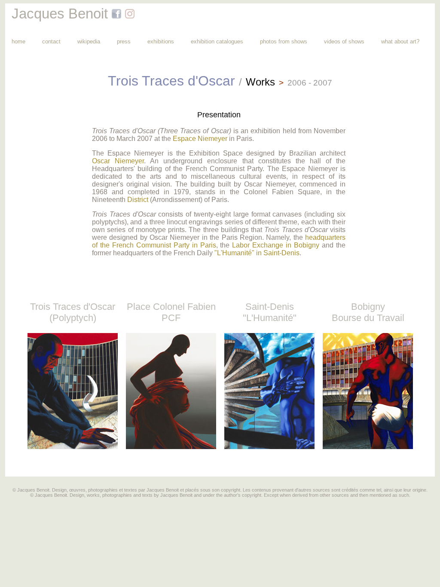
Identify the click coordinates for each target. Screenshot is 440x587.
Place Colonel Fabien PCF (171, 312)
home (18, 41)
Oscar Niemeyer (118, 161)
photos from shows (283, 41)
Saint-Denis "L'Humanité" (269, 312)
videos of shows (344, 41)
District (137, 199)
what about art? (400, 41)
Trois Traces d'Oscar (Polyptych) (72, 312)
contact (51, 41)
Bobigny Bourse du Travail (368, 312)
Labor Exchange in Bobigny (275, 245)
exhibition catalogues (217, 41)
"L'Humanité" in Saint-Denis (256, 253)
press (124, 41)
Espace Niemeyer (200, 138)
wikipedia (88, 41)
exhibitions (160, 41)
